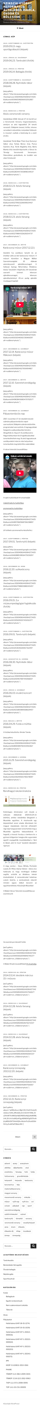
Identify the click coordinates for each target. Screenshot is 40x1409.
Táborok (9, 1310)
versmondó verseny (12, 1223)
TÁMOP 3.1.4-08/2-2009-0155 (18, 1374)
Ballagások (10, 1297)
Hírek (5, 1315)
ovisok (7, 1206)
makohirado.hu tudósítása (13, 503)
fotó (26, 1172)
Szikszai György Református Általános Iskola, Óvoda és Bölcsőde (19, 10)
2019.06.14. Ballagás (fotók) (17, 71)
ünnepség (16, 1235)
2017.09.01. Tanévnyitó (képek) (19, 541)
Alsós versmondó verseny (16, 113)
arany (15, 1164)
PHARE (9, 1370)
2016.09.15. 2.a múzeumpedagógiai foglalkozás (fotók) (19, 603)
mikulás (27, 1197)
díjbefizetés (18, 1168)
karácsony (29, 1180)
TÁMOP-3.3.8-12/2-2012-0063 (18, 1378)
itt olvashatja (31, 964)
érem (13, 1227)
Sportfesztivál (8, 1279)
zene (6, 1227)
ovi (32, 1202)
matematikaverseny (12, 1189)
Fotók (5, 1293)
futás (33, 1172)
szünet (23, 1214)
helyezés (18, 1180)
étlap (18, 1231)
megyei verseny (11, 1193)
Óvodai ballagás (9, 1270)
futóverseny (9, 1176)
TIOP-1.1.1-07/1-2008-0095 (17, 1383)
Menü (21, 28)
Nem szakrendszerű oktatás (17, 1305)
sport (30, 1206)
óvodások (27, 1231)
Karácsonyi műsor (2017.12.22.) (19, 247)
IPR (7, 1361)
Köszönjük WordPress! (11, 1404)
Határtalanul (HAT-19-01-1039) (18, 1328)
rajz (23, 1206)
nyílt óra (25, 1202)
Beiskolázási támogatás (12, 1265)
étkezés (21, 1227)
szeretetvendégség (12, 1210)
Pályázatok (7, 1320)
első (27, 1168)
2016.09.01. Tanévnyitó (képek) (19, 634)
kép (18, 1185)
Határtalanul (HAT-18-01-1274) (18, 1323)
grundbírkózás (22, 1176)
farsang (19, 1172)
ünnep (7, 1235)
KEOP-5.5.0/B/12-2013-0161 (17, 1365)
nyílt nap (16, 1202)
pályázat (16, 1206)
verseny (29, 1219)
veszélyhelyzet (29, 1223)
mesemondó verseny (13, 1197)
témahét (19, 1219)
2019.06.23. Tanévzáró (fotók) (18, 60)
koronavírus (9, 1185)
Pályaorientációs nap (14, 413)
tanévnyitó (9, 1219)
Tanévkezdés (8, 1260)
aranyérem (24, 1164)
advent (7, 1164)
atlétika (7, 1168)
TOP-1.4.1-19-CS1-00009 (16, 1387)
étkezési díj (9, 1231)
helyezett (8, 1180)
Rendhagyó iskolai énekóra (17, 791)
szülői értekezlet (11, 1214)
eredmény (9, 1172)
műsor (7, 1202)
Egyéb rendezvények (14, 1301)
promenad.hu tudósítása (12, 508)
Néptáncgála (8, 1274)
